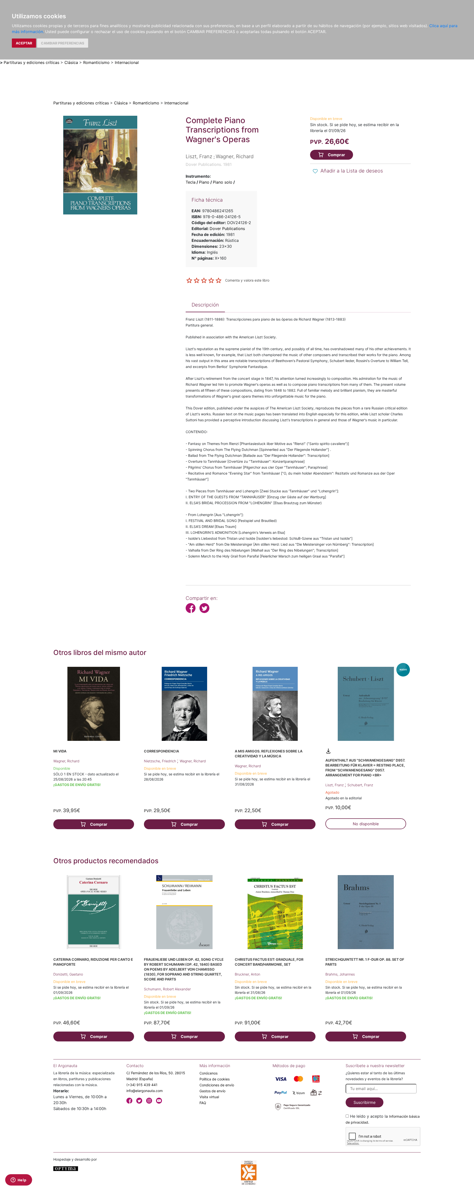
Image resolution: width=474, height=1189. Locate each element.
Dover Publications (227, 228)
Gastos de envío (212, 1091)
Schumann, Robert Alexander (167, 989)
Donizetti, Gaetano (68, 974)
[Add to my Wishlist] (315, 171)
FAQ (202, 1103)
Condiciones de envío (216, 1085)
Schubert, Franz (360, 785)
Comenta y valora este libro (247, 280)
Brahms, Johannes (340, 974)
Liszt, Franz (335, 785)
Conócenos (208, 1073)
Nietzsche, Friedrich (160, 761)
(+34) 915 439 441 (142, 1085)
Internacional (127, 62)
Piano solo (222, 182)
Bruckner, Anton (247, 974)
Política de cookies (214, 1079)
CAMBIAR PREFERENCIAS (62, 43)
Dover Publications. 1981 (209, 164)
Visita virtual (209, 1097)
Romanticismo (96, 62)
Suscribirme (364, 1102)
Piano (204, 182)
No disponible (366, 823)
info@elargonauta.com (144, 1091)
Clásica (71, 62)
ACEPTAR (24, 43)
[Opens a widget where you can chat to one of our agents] (18, 1180)
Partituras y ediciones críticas (31, 62)
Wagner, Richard (66, 761)
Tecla (191, 182)
